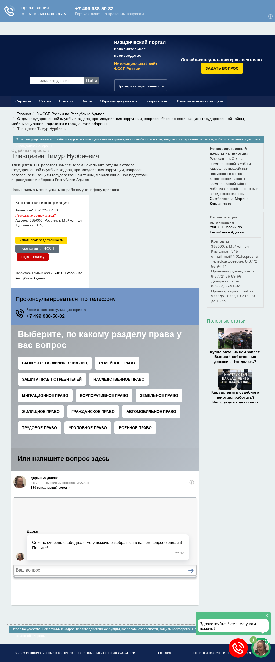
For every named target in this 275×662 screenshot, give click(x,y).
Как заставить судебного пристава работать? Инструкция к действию (235, 397)
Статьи (45, 101)
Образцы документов (118, 101)
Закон (87, 101)
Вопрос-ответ (157, 101)
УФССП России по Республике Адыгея (70, 114)
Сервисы (23, 101)
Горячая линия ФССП (37, 248)
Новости (66, 101)
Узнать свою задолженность (41, 240)
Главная (24, 114)
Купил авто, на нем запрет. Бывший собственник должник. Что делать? (235, 357)
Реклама (164, 653)
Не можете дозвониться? (35, 215)
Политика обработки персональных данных (226, 653)
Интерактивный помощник (200, 101)
